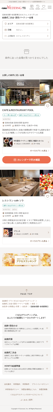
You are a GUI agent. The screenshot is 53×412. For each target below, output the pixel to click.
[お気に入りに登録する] (48, 106)
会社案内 (7, 384)
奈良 (33, 304)
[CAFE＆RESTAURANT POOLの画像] (26, 92)
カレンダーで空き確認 (28, 159)
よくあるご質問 (26, 400)
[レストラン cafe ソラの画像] (26, 183)
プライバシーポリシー (40, 384)
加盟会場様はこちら (29, 389)
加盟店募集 (43, 389)
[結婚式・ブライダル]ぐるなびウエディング (18, 301)
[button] (26, 328)
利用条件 (26, 384)
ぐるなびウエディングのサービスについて (26, 395)
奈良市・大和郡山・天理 (10, 307)
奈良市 (24, 307)
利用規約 (16, 384)
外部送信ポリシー (12, 389)
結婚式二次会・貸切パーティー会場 (15, 304)
